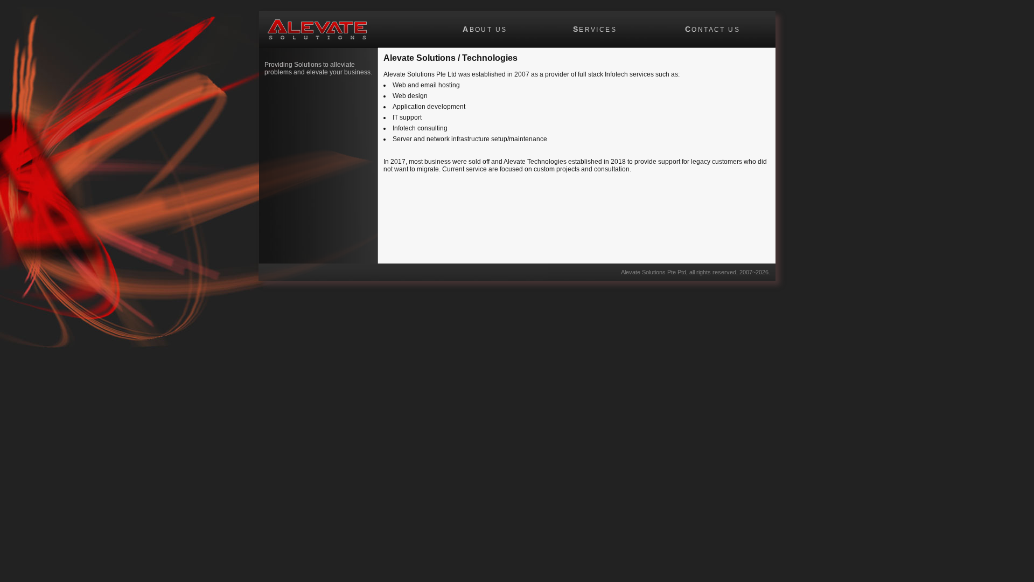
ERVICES (595, 29)
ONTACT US (712, 29)
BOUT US (485, 29)
